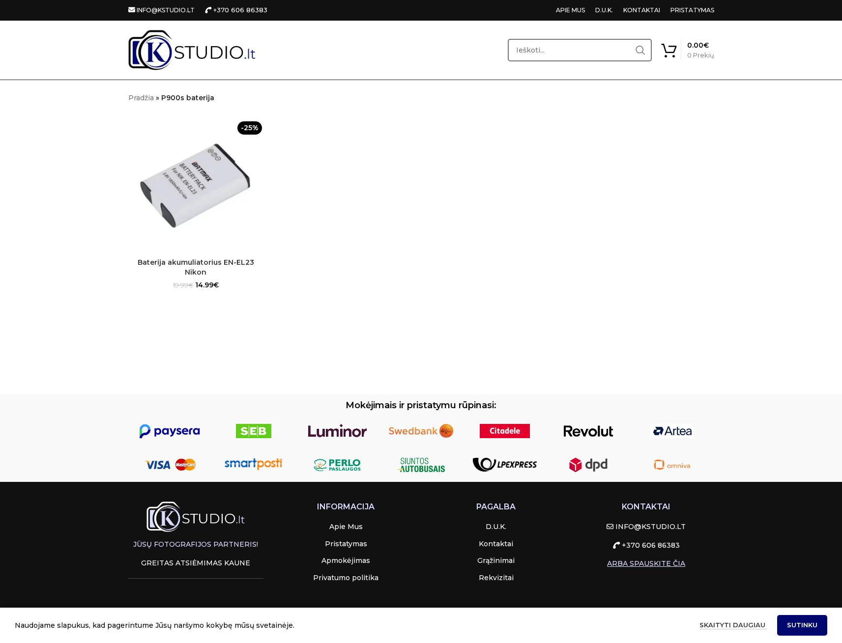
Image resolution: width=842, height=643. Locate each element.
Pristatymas (346, 543)
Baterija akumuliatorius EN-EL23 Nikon (196, 267)
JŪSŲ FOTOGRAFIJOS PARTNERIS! (195, 544)
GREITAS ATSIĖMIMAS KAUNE (195, 563)
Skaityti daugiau (733, 625)
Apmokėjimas (345, 560)
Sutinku (802, 625)
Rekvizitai (496, 577)
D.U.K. (604, 10)
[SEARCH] (640, 50)
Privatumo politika (345, 577)
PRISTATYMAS (692, 10)
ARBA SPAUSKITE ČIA (646, 563)
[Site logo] (192, 49)
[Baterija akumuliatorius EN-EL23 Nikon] (196, 185)
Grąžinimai (496, 560)
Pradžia (141, 97)
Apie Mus (346, 526)
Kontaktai (496, 543)
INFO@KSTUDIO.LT (165, 10)
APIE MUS (570, 10)
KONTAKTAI (641, 10)
